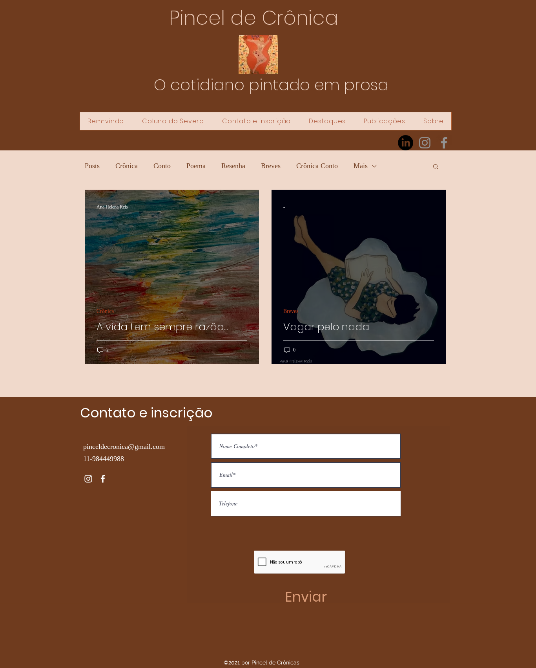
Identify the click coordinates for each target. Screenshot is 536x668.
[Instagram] (424, 142)
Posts (92, 166)
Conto (162, 166)
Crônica (126, 166)
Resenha (233, 166)
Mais (361, 166)
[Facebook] (444, 142)
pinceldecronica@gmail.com (124, 446)
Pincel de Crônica (253, 18)
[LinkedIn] (405, 142)
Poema (196, 166)
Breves (271, 166)
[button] (435, 167)
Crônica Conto (317, 166)
